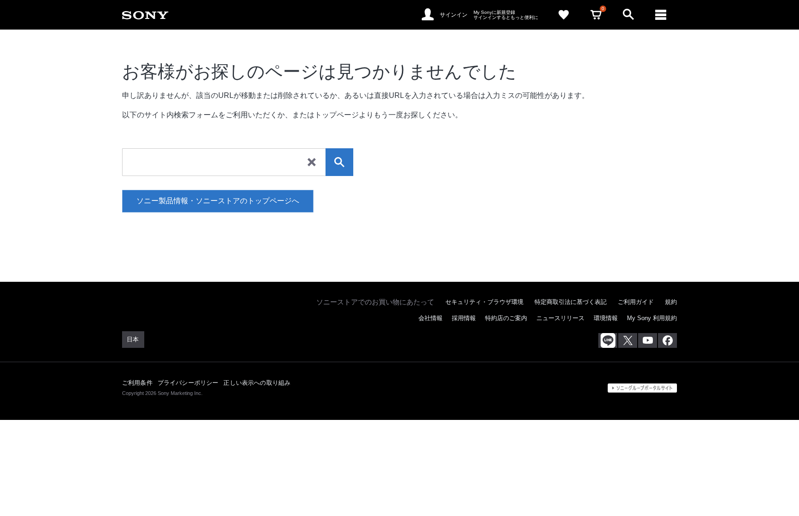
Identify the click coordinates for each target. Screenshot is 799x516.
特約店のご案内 (506, 318)
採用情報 (464, 318)
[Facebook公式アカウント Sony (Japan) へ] (667, 340)
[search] (339, 162)
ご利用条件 (137, 382)
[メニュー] (661, 15)
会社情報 (430, 318)
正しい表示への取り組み (256, 382)
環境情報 (606, 318)
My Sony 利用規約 (652, 318)
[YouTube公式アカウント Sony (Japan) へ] (647, 340)
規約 (671, 301)
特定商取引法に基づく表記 (571, 301)
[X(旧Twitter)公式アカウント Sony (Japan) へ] (627, 340)
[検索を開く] (628, 15)
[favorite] (563, 15)
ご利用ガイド (636, 301)
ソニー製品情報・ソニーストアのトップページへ (217, 201)
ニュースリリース (560, 318)
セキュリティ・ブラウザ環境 (484, 301)
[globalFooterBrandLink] (642, 388)
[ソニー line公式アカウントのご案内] (607, 340)
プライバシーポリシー (188, 382)
